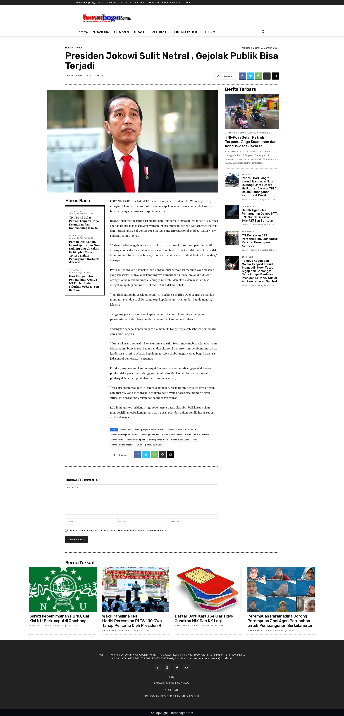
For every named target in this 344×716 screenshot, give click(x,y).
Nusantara (111, 2)
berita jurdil (117, 439)
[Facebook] (242, 76)
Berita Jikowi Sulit (150, 434)
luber (139, 444)
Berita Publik (75, 211)
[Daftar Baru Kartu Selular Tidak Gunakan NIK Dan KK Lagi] (208, 589)
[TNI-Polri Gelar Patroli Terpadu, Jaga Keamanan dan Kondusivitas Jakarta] (252, 111)
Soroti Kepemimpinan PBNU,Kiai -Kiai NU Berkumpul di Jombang (60, 618)
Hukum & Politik (170, 2)
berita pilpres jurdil (158, 439)
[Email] (275, 76)
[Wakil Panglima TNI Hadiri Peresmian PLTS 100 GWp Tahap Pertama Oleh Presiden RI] (135, 589)
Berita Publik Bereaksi (122, 444)
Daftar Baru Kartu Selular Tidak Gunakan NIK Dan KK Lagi (204, 618)
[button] (263, 32)
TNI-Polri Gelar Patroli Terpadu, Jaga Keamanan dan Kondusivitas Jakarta (84, 222)
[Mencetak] (267, 76)
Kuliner (187, 2)
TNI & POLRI (125, 2)
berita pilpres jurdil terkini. (184, 439)
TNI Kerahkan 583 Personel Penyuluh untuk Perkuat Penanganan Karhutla (260, 241)
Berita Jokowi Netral (172, 434)
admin (243, 133)
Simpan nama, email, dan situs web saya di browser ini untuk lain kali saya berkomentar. (118, 530)
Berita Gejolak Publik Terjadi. (182, 429)
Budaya (138, 2)
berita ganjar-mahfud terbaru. (150, 429)
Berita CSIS (125, 429)
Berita (100, 2)
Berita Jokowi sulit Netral (197, 434)
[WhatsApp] (258, 76)
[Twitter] (250, 76)
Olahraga (152, 2)
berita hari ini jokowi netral (124, 434)
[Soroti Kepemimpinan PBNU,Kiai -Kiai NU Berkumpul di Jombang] (63, 589)
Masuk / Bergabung (85, 2)
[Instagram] (167, 667)
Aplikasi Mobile (182, 626)
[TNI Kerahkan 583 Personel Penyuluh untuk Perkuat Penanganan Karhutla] (232, 238)
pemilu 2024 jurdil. (154, 444)
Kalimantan (74, 236)
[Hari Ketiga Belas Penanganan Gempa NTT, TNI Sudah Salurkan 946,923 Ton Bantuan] (232, 212)
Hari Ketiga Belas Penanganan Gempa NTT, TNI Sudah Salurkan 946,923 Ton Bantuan (84, 283)
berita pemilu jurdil (135, 439)
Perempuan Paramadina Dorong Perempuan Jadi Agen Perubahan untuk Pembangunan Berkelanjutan (280, 621)
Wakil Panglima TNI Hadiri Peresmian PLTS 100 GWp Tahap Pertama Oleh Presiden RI (132, 621)
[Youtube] (186, 667)
